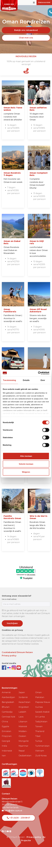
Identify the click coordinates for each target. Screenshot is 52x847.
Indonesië (7, 751)
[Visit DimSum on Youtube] (8, 831)
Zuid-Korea (41, 755)
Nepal (22, 751)
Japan (22, 692)
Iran (4, 755)
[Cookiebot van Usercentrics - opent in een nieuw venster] (38, 373)
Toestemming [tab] (9, 380)
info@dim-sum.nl (13, 810)
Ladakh (22, 712)
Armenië (6, 692)
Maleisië (23, 726)
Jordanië (23, 697)
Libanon (23, 721)
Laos (21, 717)
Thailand (39, 731)
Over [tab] (43, 380)
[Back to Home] (9, 5)
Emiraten (6, 731)
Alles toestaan (26, 456)
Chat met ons (26, 38)
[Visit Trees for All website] (40, 772)
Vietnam (39, 751)
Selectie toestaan (26, 464)
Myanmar (23, 746)
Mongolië (24, 741)
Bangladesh (8, 702)
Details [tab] (26, 380)
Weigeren (26, 472)
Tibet (38, 736)
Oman (38, 692)
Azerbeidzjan (8, 697)
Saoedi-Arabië (42, 712)
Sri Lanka (40, 717)
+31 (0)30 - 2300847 (19, 818)
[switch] (45, 430)
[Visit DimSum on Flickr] (10, 831)
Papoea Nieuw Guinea (42, 704)
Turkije (38, 741)
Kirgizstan (24, 707)
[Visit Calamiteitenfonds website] (31, 772)
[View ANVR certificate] (23, 772)
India (4, 746)
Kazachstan (24, 702)
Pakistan (39, 697)
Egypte (5, 726)
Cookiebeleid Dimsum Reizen (17, 652)
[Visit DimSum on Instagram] (5, 831)
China (5, 721)
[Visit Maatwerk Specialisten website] (6, 782)
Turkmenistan (42, 746)
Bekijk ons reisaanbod (26, 30)
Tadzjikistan (41, 721)
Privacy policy (9, 655)
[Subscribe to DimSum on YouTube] (19, 667)
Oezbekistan (25, 755)
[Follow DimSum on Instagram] (14, 667)
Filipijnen (7, 736)
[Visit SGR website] (6, 772)
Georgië (6, 741)
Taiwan (39, 726)
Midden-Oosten (23, 733)
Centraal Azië (8, 717)
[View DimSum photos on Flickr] (9, 667)
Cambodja (7, 712)
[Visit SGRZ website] (14, 772)
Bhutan (6, 707)
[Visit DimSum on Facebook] (4, 667)
